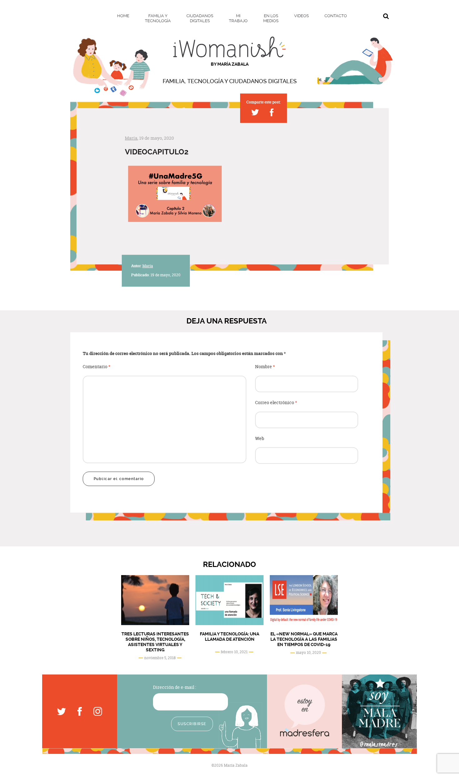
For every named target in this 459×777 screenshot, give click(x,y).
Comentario (97, 366)
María (131, 138)
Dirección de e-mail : (174, 687)
